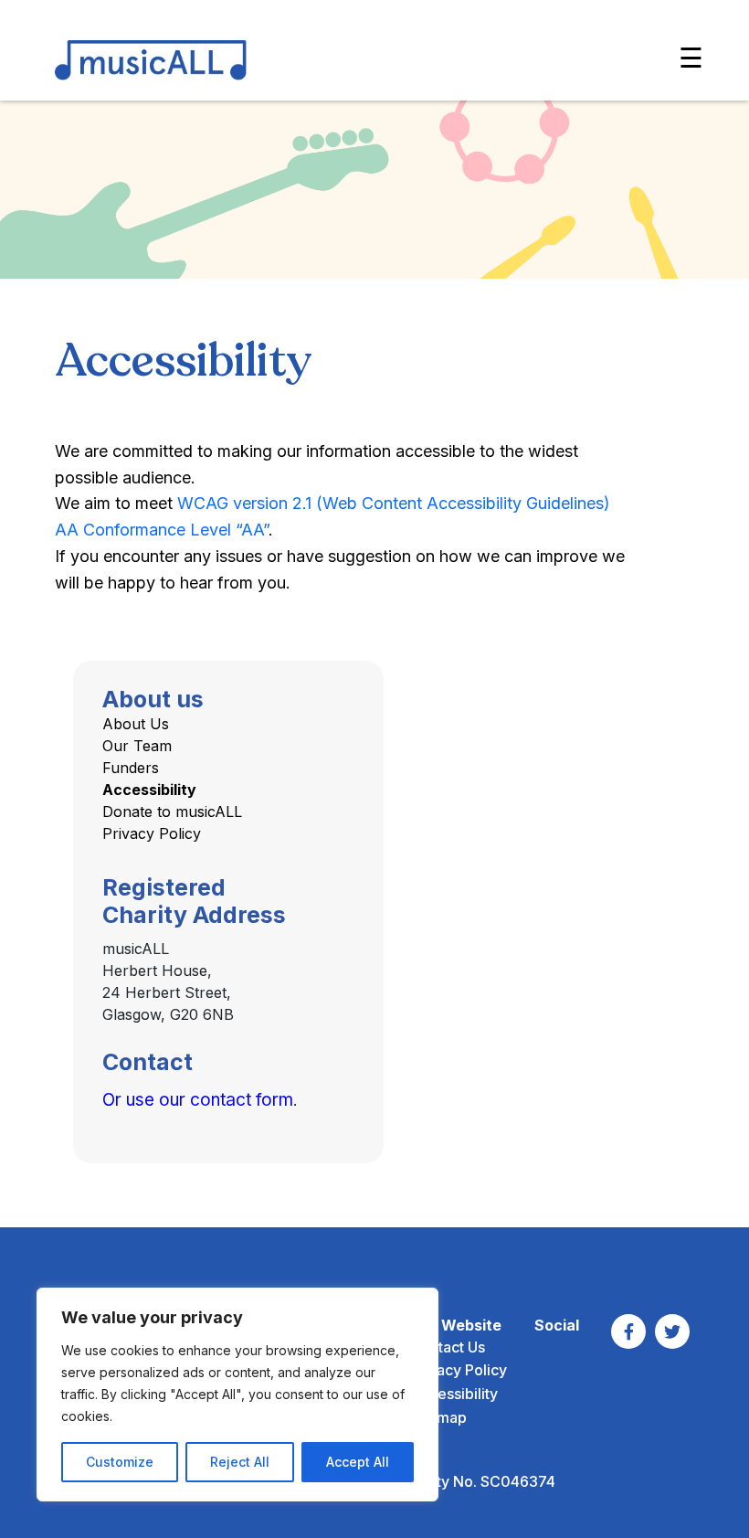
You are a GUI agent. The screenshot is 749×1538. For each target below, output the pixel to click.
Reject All (239, 1461)
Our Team (137, 746)
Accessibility (149, 789)
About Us (135, 724)
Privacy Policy (151, 833)
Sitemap (438, 1417)
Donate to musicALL (172, 811)
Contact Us (447, 1347)
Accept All (357, 1461)
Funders (130, 767)
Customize (119, 1461)
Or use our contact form (197, 1099)
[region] (237, 1394)
